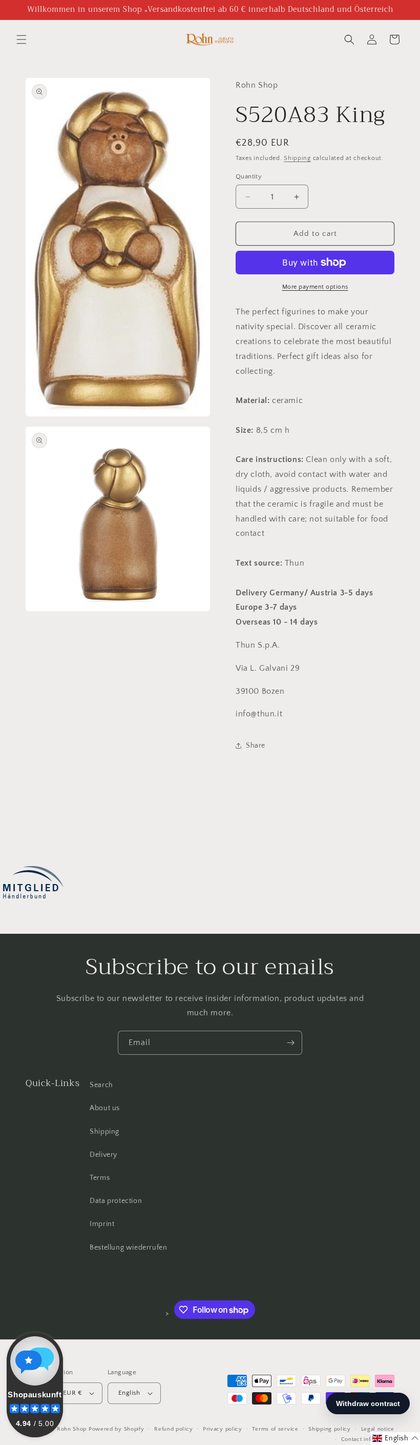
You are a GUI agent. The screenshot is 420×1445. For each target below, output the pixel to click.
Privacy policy (222, 1429)
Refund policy (173, 1429)
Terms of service (275, 1429)
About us (105, 1108)
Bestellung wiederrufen (128, 1247)
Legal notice (377, 1429)
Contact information (367, 1439)
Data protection (116, 1201)
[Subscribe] (290, 1043)
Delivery (103, 1155)
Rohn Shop (72, 1429)
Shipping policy (329, 1429)
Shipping (297, 158)
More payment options (315, 287)
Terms (100, 1178)
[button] (21, 39)
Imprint (102, 1224)
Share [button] (255, 745)
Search (101, 1085)
